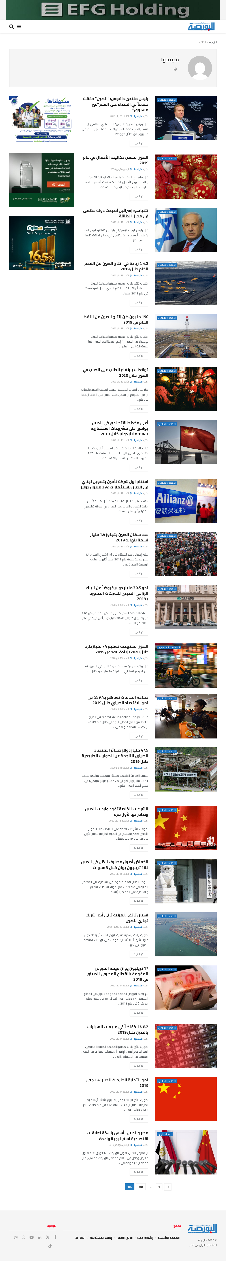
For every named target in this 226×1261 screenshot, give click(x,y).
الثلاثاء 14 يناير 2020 (119, 874)
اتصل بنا (80, 1237)
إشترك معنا (145, 1237)
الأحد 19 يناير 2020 (120, 222)
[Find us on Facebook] (55, 1237)
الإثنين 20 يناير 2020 (120, 169)
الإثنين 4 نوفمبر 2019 (119, 1145)
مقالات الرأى (164, 1134)
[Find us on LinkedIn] (39, 1237)
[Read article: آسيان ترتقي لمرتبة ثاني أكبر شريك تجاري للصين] (186, 934)
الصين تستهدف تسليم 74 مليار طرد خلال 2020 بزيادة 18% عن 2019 (116, 649)
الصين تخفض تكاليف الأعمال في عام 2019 (115, 160)
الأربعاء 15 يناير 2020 (119, 820)
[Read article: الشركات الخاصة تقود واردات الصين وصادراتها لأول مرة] (186, 828)
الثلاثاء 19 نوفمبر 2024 (118, 927)
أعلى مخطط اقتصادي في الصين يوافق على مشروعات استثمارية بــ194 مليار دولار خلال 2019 (119, 428)
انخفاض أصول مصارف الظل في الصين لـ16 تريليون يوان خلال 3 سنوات (114, 864)
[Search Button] (11, 26)
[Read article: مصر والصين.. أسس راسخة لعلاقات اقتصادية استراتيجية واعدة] (186, 1152)
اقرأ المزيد (137, 142)
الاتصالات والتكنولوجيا (169, 647)
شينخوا (138, 116)
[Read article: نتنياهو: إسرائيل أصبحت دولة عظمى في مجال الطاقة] (186, 230)
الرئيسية (213, 42)
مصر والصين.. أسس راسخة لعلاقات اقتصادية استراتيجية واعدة (117, 1135)
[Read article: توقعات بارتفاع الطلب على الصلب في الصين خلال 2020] (186, 389)
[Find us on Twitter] (48, 1237)
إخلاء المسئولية (101, 1237)
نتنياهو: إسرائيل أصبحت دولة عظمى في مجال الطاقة (115, 213)
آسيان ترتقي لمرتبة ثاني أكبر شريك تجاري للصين (116, 917)
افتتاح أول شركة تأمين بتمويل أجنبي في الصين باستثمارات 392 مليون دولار (114, 484)
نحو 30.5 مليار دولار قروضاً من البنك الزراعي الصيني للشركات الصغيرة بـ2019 (117, 593)
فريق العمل (125, 1237)
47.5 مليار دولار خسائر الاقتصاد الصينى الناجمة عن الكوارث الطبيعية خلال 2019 (115, 755)
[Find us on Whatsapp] (23, 1237)
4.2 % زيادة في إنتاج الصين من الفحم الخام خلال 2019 (116, 266)
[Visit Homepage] (201, 26)
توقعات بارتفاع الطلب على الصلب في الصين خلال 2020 (115, 372)
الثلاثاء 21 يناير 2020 (119, 116)
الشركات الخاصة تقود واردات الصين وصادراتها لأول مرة (116, 811)
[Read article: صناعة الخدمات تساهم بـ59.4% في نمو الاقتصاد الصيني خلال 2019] (186, 716)
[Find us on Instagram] (15, 1237)
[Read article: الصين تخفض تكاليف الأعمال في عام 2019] (186, 177)
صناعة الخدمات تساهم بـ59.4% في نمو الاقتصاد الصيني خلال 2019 (117, 700)
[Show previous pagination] (167, 1187)
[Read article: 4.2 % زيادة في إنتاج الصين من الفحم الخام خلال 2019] (186, 283)
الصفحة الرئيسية (168, 1237)
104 (141, 1186)
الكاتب (202, 42)
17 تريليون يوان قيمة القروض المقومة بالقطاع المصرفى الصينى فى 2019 (117, 974)
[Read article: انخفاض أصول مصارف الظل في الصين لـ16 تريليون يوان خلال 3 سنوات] (186, 881)
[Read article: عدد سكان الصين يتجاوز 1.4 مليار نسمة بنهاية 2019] (186, 554)
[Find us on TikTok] (50, 1246)
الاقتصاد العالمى (167, 100)
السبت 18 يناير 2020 (119, 605)
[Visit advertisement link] (113, 10)
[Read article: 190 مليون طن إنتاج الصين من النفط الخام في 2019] (186, 336)
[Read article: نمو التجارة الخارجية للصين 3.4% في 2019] (186, 1099)
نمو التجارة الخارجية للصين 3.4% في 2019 (117, 1082)
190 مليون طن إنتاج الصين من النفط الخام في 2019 (115, 319)
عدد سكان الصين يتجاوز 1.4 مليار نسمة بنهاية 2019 (119, 537)
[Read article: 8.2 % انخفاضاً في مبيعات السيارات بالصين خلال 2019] (186, 1046)
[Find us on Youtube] (32, 1237)
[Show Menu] (19, 26)
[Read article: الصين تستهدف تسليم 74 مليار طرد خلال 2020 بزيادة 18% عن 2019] (186, 665)
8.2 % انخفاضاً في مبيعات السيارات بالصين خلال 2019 (117, 1029)
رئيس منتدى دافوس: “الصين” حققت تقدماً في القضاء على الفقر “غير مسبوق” (115, 104)
